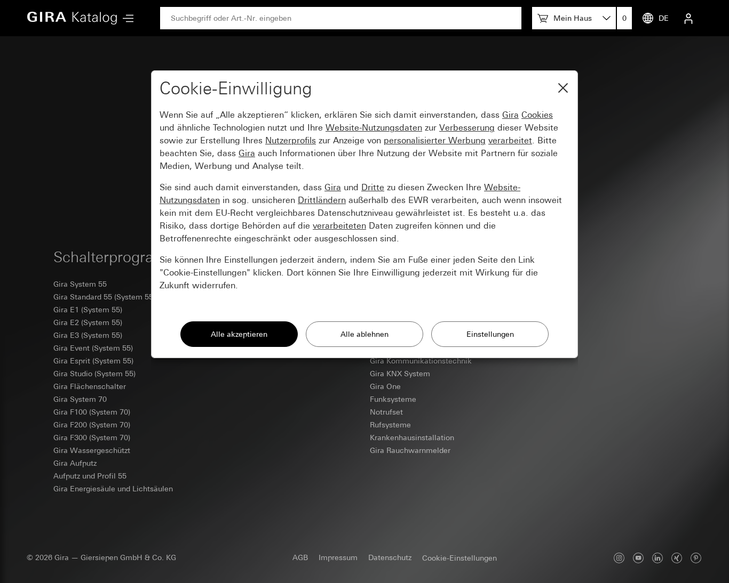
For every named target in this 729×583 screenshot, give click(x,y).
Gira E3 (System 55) (87, 335)
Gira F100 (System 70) (91, 412)
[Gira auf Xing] (676, 557)
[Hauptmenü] (125, 18)
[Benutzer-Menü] (688, 18)
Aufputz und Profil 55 (89, 476)
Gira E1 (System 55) (87, 309)
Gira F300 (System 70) (91, 437)
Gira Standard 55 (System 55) (104, 297)
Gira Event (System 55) (93, 348)
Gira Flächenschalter (89, 386)
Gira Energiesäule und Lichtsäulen (113, 488)
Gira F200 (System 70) (91, 424)
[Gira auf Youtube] (638, 557)
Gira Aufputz (75, 463)
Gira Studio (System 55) (94, 373)
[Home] (72, 18)
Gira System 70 (80, 399)
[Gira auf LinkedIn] (657, 557)
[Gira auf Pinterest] (696, 557)
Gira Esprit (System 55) (93, 361)
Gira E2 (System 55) (87, 322)
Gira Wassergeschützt (91, 450)
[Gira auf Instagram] (619, 557)
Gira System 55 (80, 284)
